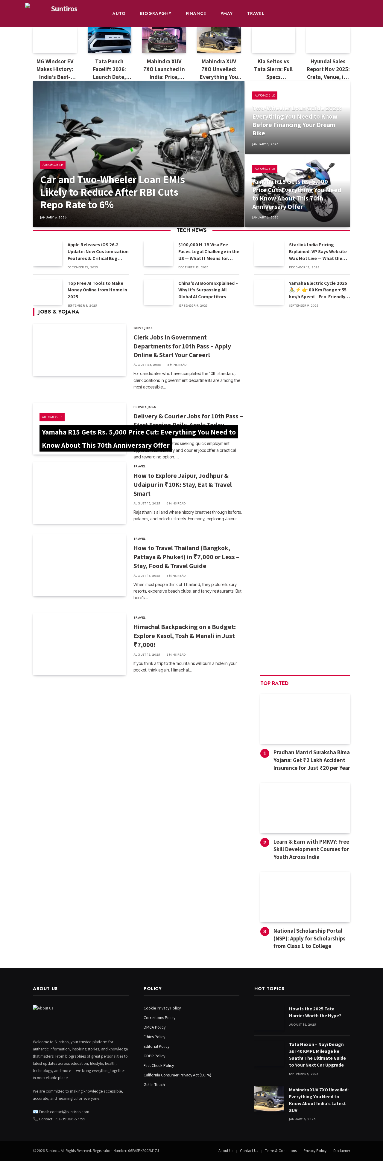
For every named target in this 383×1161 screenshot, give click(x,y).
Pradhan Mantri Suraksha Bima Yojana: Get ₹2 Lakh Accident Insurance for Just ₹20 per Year (311, 760)
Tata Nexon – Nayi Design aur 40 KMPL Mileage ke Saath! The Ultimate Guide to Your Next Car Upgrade (317, 1054)
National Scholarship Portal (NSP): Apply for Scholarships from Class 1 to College (309, 938)
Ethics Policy (154, 1036)
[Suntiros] (61, 13)
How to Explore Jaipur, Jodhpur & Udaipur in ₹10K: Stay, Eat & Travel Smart (182, 484)
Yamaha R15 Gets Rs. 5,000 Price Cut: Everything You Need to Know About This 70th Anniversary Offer (296, 194)
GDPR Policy (154, 1055)
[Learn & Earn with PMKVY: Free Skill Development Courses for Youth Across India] (305, 808)
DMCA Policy (154, 1027)
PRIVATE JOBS (144, 407)
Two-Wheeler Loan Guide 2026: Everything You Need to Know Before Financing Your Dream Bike (297, 120)
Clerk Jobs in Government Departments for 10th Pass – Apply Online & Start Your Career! (182, 346)
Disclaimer (341, 1150)
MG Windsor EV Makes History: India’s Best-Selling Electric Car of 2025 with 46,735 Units (54, 69)
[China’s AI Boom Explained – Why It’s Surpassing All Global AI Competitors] (158, 292)
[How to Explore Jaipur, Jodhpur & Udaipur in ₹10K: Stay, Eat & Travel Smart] (79, 493)
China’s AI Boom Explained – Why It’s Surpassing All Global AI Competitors (208, 290)
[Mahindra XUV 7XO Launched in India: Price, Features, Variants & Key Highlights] (164, 40)
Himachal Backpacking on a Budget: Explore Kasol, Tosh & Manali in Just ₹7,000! (184, 635)
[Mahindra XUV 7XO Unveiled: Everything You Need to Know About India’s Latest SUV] (219, 40)
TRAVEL (256, 13)
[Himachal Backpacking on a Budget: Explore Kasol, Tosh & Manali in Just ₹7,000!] (79, 644)
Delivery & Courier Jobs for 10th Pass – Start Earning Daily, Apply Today (188, 420)
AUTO (119, 13)
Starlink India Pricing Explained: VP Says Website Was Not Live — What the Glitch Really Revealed (318, 251)
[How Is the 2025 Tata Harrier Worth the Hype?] (269, 1017)
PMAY (227, 13)
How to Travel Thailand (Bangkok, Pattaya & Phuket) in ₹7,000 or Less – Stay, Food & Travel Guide (186, 557)
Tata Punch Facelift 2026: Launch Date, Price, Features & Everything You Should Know (109, 69)
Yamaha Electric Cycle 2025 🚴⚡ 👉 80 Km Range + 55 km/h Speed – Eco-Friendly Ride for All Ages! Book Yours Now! (318, 290)
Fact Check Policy (159, 1065)
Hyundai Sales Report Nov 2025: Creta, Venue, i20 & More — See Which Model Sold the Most (328, 69)
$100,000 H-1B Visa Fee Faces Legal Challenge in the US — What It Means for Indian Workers (208, 251)
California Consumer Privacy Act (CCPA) (177, 1075)
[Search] (357, 13)
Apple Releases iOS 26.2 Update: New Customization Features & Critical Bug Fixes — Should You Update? (98, 251)
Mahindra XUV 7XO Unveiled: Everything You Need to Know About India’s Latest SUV (219, 69)
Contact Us (249, 1150)
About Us (225, 1150)
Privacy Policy (314, 1150)
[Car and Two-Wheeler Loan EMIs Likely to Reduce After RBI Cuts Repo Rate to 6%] (138, 154)
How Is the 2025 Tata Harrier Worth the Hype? (315, 1012)
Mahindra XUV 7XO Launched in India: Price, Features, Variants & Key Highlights (164, 69)
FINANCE (196, 13)
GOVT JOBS (143, 328)
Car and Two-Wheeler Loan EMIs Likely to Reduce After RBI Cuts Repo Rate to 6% (112, 192)
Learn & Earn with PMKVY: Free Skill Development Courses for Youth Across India (311, 849)
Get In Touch (154, 1084)
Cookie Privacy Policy (162, 1008)
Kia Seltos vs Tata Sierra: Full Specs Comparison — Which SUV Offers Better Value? (273, 69)
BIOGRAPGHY (155, 13)
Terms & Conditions (281, 1150)
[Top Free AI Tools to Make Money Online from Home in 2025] (47, 292)
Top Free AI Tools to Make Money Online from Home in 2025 (97, 290)
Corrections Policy (159, 1017)
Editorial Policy (156, 1046)
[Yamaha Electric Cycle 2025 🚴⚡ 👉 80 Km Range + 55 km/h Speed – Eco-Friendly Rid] (269, 292)
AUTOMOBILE (52, 164)
